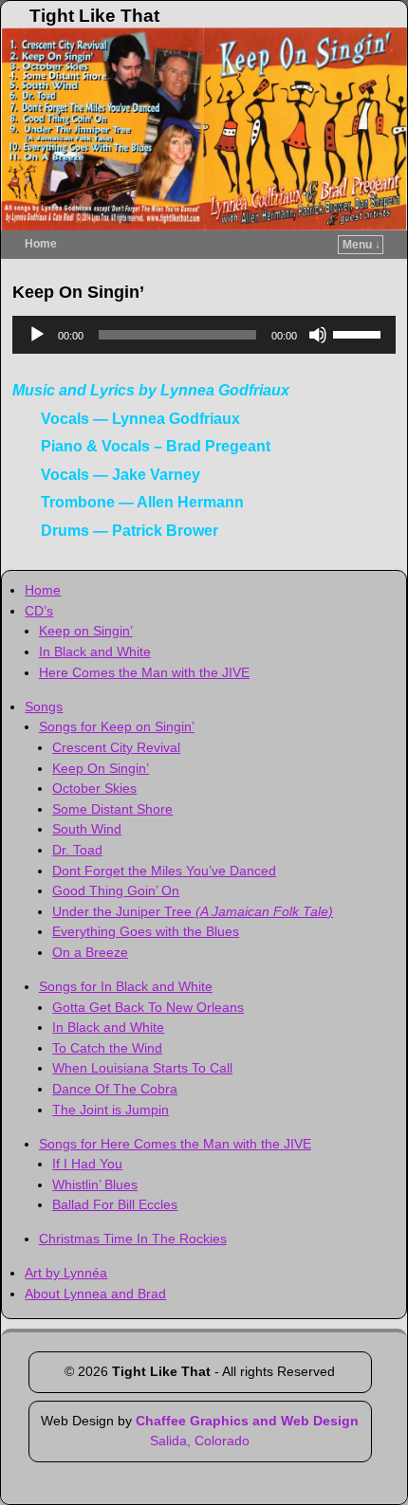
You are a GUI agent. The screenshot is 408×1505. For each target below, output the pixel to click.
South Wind (86, 828)
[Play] (37, 334)
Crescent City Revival (116, 747)
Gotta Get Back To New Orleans (148, 1007)
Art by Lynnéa (66, 1272)
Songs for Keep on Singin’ (117, 726)
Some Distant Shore (112, 809)
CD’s (39, 610)
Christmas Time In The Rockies (133, 1238)
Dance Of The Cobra (114, 1088)
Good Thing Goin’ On (115, 890)
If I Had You (87, 1163)
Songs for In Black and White (126, 986)
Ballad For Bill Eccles (114, 1204)
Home (41, 243)
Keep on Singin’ (86, 630)
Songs (44, 706)
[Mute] (317, 334)
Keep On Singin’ (100, 768)
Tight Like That (94, 16)
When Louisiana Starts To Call (142, 1067)
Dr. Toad (77, 849)
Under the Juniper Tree (192, 911)
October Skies (94, 788)
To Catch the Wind (107, 1047)
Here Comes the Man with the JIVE (144, 672)
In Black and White (95, 651)
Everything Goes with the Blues (145, 931)
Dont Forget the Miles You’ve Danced (164, 870)
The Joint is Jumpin (110, 1109)
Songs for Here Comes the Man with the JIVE (175, 1143)
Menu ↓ (361, 244)
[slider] (359, 333)
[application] (204, 335)
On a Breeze (90, 952)
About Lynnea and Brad (95, 1293)
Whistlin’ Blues (95, 1184)
